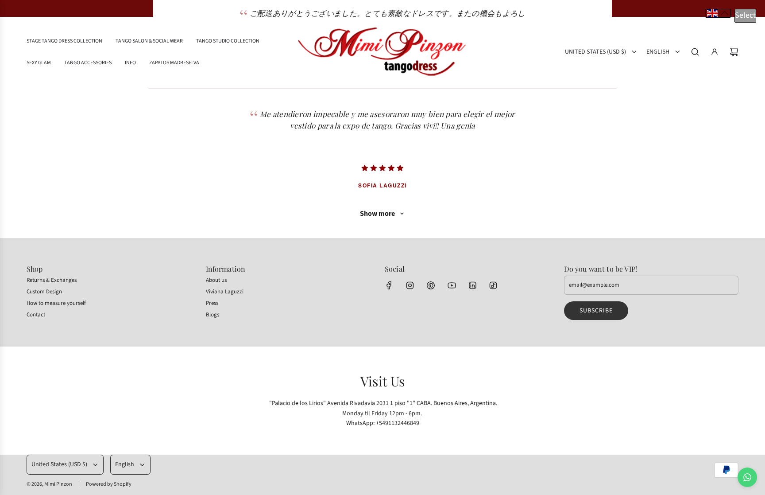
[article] (382, 139)
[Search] (695, 52)
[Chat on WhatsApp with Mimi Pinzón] (747, 477)
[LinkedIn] (472, 285)
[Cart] (734, 52)
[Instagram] (410, 285)
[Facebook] (389, 285)
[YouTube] (451, 285)
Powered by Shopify (108, 484)
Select (745, 15)
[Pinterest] (430, 285)
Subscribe (596, 310)
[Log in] (714, 52)
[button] (718, 13)
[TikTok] (493, 285)
